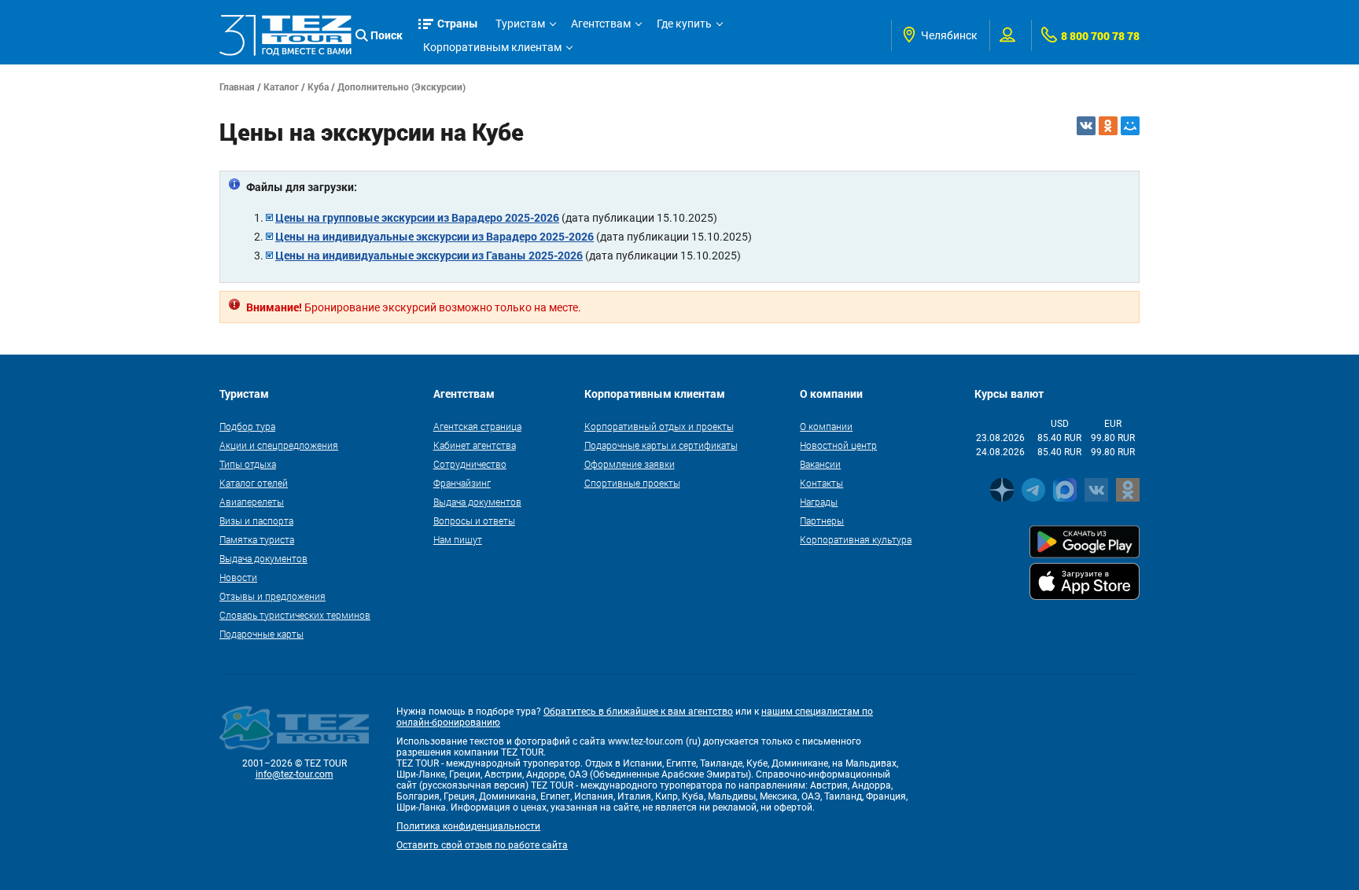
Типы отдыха (247, 464)
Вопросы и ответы (474, 520)
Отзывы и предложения (272, 596)
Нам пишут (457, 539)
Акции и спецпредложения (278, 445)
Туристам (520, 23)
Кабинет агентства (474, 445)
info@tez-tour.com (294, 774)
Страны (457, 23)
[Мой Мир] (1130, 125)
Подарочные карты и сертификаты (661, 445)
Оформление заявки (629, 464)
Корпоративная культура (856, 539)
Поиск (386, 35)
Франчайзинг (462, 482)
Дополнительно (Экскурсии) (401, 86)
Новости (238, 577)
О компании (826, 426)
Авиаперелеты (251, 501)
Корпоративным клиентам (492, 47)
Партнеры (822, 520)
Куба (318, 86)
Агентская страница (477, 426)
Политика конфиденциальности (468, 826)
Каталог (281, 86)
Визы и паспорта (256, 520)
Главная (237, 86)
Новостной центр (838, 445)
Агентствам (601, 23)
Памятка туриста (256, 539)
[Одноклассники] (1108, 125)
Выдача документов (263, 558)
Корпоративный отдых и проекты (659, 426)
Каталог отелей (253, 482)
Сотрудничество (469, 464)
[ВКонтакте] (1086, 125)
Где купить (684, 23)
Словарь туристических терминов (294, 615)
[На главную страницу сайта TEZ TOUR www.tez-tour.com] (285, 35)
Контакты (821, 482)
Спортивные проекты (632, 482)
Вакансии (820, 464)
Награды (819, 501)
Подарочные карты (261, 633)
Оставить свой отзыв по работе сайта (482, 845)
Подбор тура (247, 426)
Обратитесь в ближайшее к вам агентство (638, 711)
